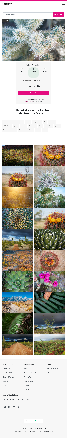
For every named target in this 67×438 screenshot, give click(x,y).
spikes (38, 130)
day (4, 130)
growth (57, 126)
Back (6, 20)
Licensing (6, 381)
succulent (48, 126)
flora (40, 126)
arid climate (7, 126)
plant (16, 126)
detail (14, 122)
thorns (21, 130)
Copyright (27, 385)
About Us (27, 369)
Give (4, 385)
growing (52, 122)
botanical (32, 126)
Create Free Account (51, 369)
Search (59, 14)
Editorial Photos (8, 377)
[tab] (3, 9)
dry (45, 122)
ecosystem (12, 130)
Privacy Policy (28, 377)
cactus (20, 122)
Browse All (6, 369)
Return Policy (28, 381)
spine (45, 130)
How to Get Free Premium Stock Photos (16, 399)
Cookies (26, 389)
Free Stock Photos (9, 373)
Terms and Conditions (31, 373)
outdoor (6, 122)
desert (28, 122)
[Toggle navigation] (63, 3)
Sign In (47, 373)
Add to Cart (33, 93)
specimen (29, 130)
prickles (23, 126)
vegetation (37, 122)
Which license (29, 101)
